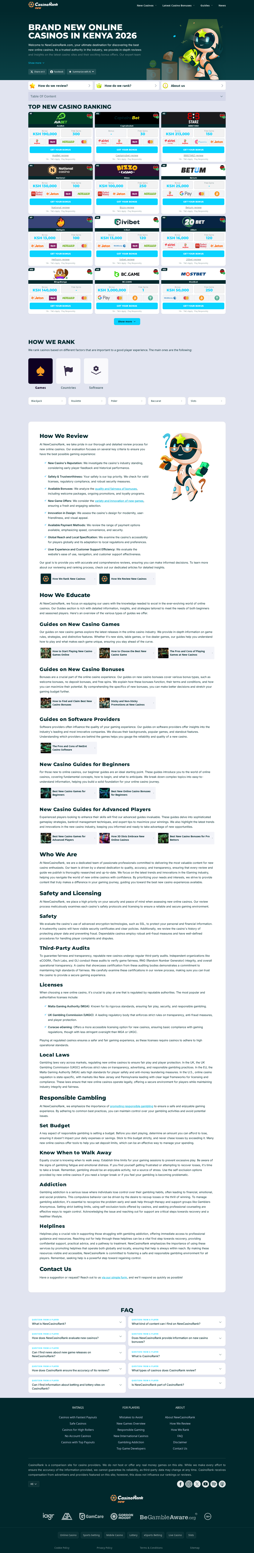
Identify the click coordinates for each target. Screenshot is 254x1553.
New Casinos (145, 5)
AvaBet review (60, 155)
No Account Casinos (78, 1436)
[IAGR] (48, 1516)
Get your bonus (60, 149)
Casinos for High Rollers (78, 1430)
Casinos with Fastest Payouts (78, 1417)
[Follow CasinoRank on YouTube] (205, 1484)
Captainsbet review (127, 155)
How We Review (180, 1423)
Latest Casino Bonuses (176, 5)
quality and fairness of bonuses (116, 488)
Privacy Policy (104, 1547)
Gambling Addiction (131, 1442)
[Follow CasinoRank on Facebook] (180, 1484)
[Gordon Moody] (121, 1516)
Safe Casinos (78, 1423)
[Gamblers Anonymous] (66, 1516)
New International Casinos (131, 1436)
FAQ (180, 1436)
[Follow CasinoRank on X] (197, 1484)
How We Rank (180, 1430)
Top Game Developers (131, 1448)
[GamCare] (91, 1516)
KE (32, 1484)
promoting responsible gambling (131, 1106)
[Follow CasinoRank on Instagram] (188, 1484)
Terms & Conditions (151, 1547)
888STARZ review (193, 155)
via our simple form (114, 1277)
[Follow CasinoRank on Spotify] (213, 1484)
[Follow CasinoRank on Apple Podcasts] (222, 1484)
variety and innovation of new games (119, 501)
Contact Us (180, 1448)
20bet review (193, 259)
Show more (125, 321)
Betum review (194, 207)
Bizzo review (127, 207)
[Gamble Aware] (168, 1516)
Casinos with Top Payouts (78, 1442)
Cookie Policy (61, 1547)
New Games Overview (131, 1423)
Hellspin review (60, 259)
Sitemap (195, 1547)
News (222, 5)
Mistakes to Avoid (131, 1417)
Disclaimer (180, 1442)
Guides (205, 5)
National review (60, 207)
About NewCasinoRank (180, 1417)
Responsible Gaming (131, 1430)
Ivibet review (127, 259)
